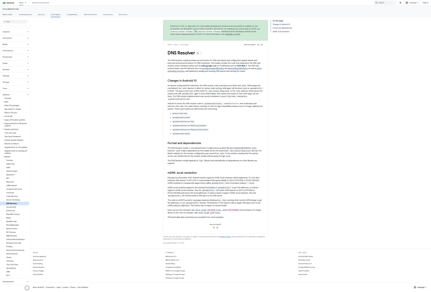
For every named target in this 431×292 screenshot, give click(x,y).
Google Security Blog (173, 267)
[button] (13, 32)
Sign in (425, 3)
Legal (58, 287)
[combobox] (385, 3)
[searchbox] (15, 21)
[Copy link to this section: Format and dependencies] (203, 143)
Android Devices (90, 14)
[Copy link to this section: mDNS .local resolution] (199, 173)
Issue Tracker (302, 274)
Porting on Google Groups (175, 278)
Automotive (108, 14)
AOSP (169, 45)
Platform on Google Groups (175, 271)
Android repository (39, 256)
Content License (225, 237)
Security (41, 14)
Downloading (37, 264)
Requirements (38, 260)
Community (50, 287)
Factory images (38, 271)
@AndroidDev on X (172, 260)
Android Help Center (305, 256)
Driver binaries (38, 274)
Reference (123, 14)
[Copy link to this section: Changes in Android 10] (199, 81)
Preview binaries (38, 267)
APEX (224, 148)
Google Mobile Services (306, 267)
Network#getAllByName (238, 68)
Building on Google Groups (175, 274)
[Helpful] (258, 44)
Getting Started (25, 14)
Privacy (73, 287)
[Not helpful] (261, 44)
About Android (38, 287)
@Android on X (171, 256)
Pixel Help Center (304, 260)
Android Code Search (40, 3)
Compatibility (72, 14)
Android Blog (170, 264)
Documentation (11, 9)
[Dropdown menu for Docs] (26, 2)
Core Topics (55, 14)
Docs (21, 3)
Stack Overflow (303, 271)
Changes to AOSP (232, 34)
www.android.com (305, 264)
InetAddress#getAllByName (213, 68)
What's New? (8, 14)
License (65, 287)
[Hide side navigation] (27, 288)
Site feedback (83, 287)
